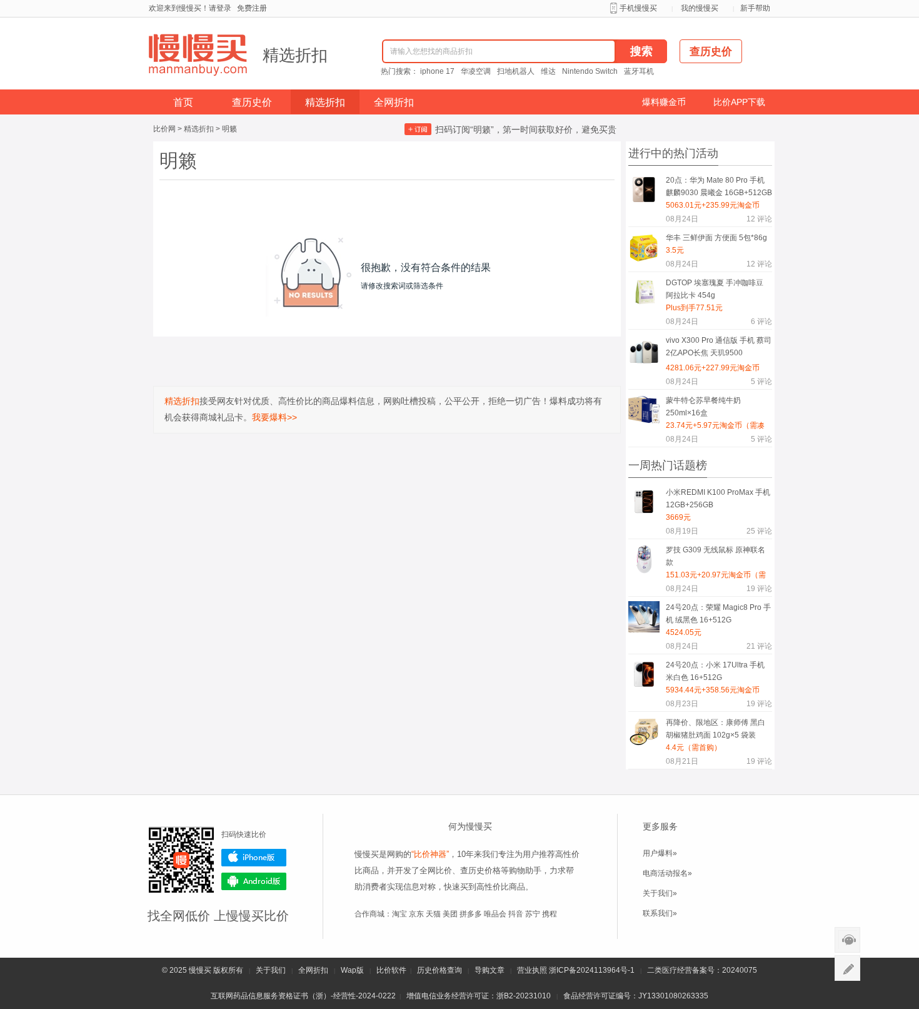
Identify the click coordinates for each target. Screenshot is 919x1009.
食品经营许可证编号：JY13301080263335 (635, 995)
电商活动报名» (667, 873)
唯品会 (495, 914)
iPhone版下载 (253, 857)
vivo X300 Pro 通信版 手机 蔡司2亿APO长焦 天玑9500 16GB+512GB (718, 349)
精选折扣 (295, 55)
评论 (759, 219)
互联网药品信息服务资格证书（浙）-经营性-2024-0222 (303, 995)
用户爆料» (660, 853)
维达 (548, 71)
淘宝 (399, 914)
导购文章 (490, 970)
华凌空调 (476, 71)
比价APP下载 (739, 102)
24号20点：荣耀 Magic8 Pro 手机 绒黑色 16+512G (718, 613)
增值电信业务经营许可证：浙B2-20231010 (478, 995)
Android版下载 (253, 881)
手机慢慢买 (638, 8)
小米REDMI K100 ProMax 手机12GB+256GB (718, 498)
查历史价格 (480, 870)
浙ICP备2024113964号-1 (592, 970)
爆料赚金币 (664, 102)
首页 (183, 102)
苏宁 (532, 914)
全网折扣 (394, 102)
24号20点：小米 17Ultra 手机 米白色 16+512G (715, 671)
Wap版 (352, 970)
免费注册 (252, 8)
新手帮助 (755, 8)
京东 (416, 914)
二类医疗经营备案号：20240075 (702, 970)
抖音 (515, 914)
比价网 (164, 128)
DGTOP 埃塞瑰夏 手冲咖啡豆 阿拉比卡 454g (714, 289)
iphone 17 (437, 71)
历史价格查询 (439, 970)
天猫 (433, 914)
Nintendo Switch (590, 71)
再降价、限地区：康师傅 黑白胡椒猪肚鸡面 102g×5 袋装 (715, 728)
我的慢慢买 (699, 8)
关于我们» (660, 893)
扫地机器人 (516, 71)
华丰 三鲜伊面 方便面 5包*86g (716, 237)
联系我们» (660, 913)
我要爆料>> (274, 417)
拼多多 (471, 914)
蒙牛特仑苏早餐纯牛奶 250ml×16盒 (703, 406)
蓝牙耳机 (639, 71)
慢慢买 (200, 970)
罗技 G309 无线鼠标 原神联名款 (715, 556)
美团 (450, 914)
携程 (549, 914)
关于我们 (271, 970)
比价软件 (391, 970)
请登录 (220, 8)
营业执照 (532, 970)
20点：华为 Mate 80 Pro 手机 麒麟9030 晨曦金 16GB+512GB (719, 186)
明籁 (229, 128)
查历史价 (252, 102)
